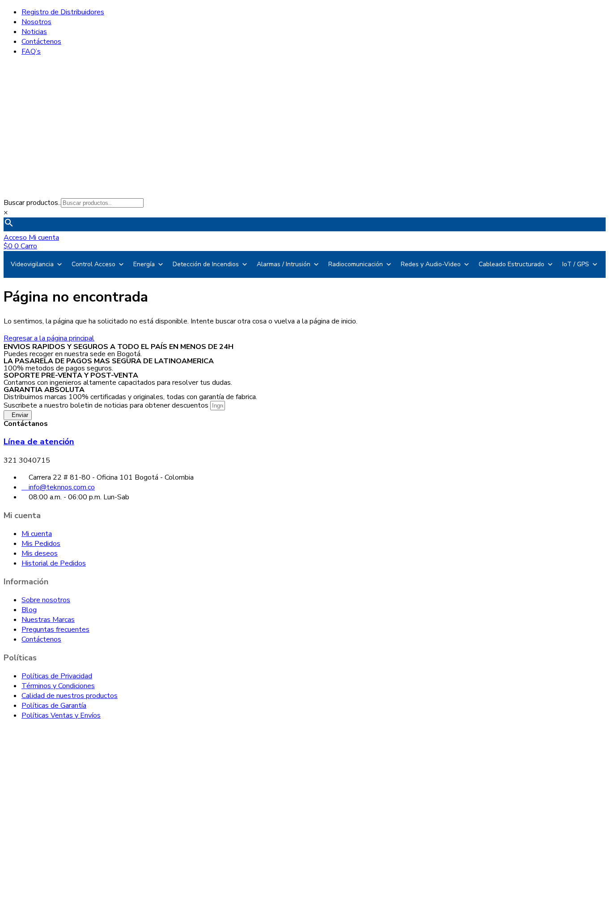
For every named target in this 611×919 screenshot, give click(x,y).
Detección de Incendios (206, 264)
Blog (29, 610)
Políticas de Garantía (53, 706)
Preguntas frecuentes (55, 629)
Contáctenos (41, 639)
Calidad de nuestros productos (69, 696)
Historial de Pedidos (53, 563)
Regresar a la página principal (49, 338)
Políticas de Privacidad (56, 676)
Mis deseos (39, 553)
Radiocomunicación (355, 264)
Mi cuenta (36, 534)
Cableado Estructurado (511, 264)
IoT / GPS (575, 264)
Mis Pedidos (40, 544)
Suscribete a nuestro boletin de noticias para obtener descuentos (107, 405)
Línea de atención (39, 441)
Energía (144, 264)
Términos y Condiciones (58, 686)
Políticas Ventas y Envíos (61, 715)
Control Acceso (93, 264)
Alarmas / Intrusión (283, 264)
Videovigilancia (32, 264)
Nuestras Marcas (48, 620)
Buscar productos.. (32, 203)
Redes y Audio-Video (431, 264)
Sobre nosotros (45, 600)
